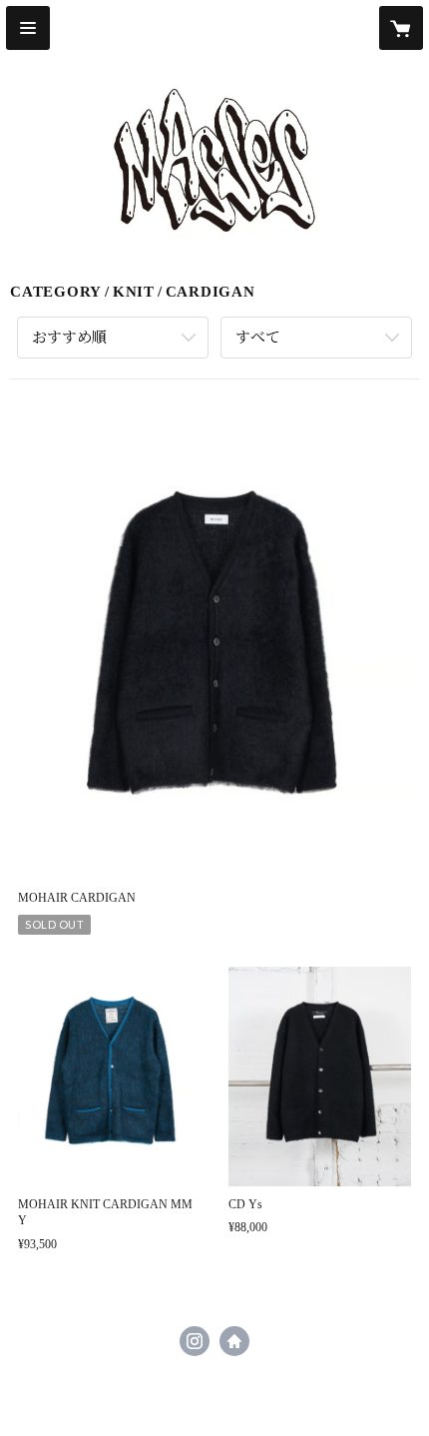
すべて (257, 338)
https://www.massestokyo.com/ (234, 1341)
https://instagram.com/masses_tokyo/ (195, 1341)
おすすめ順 (69, 338)
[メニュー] (28, 28)
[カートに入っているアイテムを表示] (401, 28)
